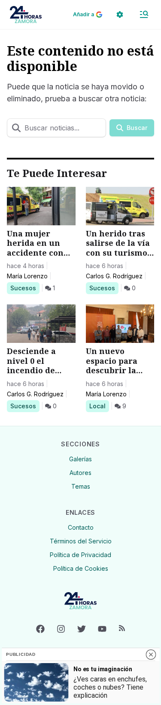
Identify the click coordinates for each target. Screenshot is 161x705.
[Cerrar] (151, 654)
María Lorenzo (27, 276)
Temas (80, 486)
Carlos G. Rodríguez (114, 276)
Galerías (80, 459)
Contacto (81, 527)
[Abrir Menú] (144, 14)
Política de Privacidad (80, 554)
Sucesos (24, 288)
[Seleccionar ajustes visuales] (119, 14)
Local (99, 406)
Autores (80, 472)
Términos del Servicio (81, 541)
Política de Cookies (80, 568)
